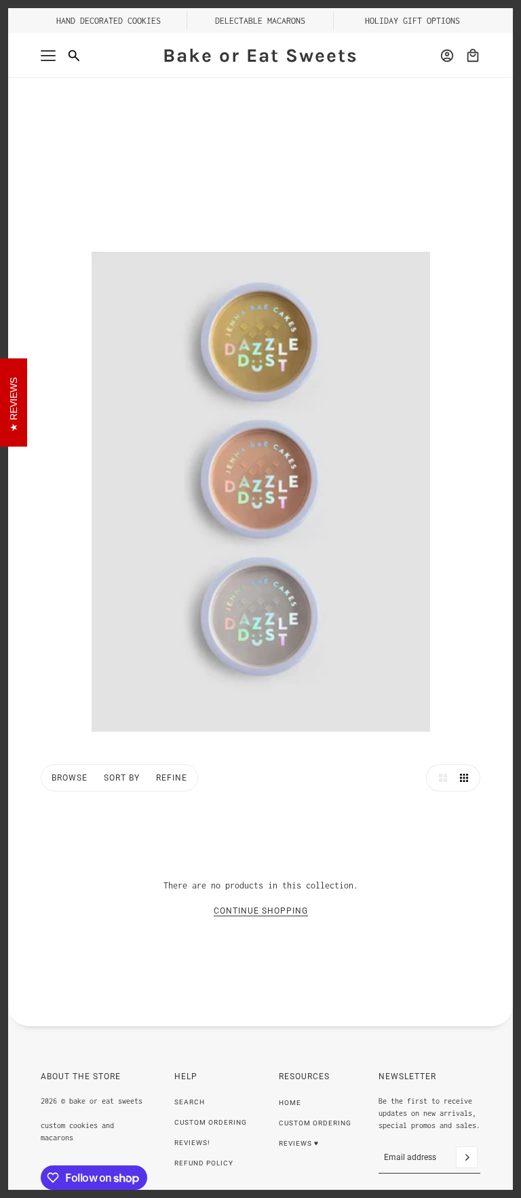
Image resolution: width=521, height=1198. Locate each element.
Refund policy (203, 1163)
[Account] (447, 55)
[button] (439, 777)
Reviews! (192, 1142)
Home (290, 1102)
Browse (70, 778)
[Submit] (467, 1157)
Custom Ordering (210, 1122)
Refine (171, 778)
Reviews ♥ (299, 1143)
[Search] (73, 55)
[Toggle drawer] (48, 55)
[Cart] (472, 55)
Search (189, 1102)
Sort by (122, 778)
